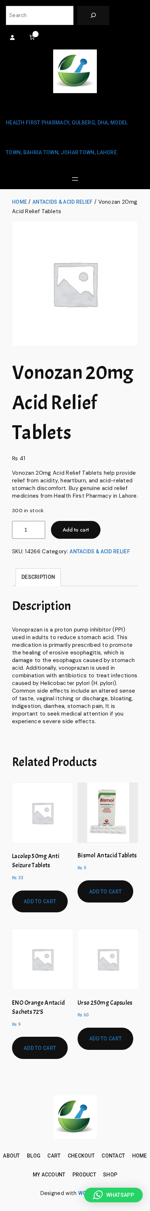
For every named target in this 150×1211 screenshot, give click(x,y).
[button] (113, 1195)
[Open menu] (75, 179)
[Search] (93, 15)
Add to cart (76, 529)
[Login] (12, 37)
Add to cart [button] (40, 901)
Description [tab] (38, 577)
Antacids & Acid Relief (62, 202)
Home (19, 202)
